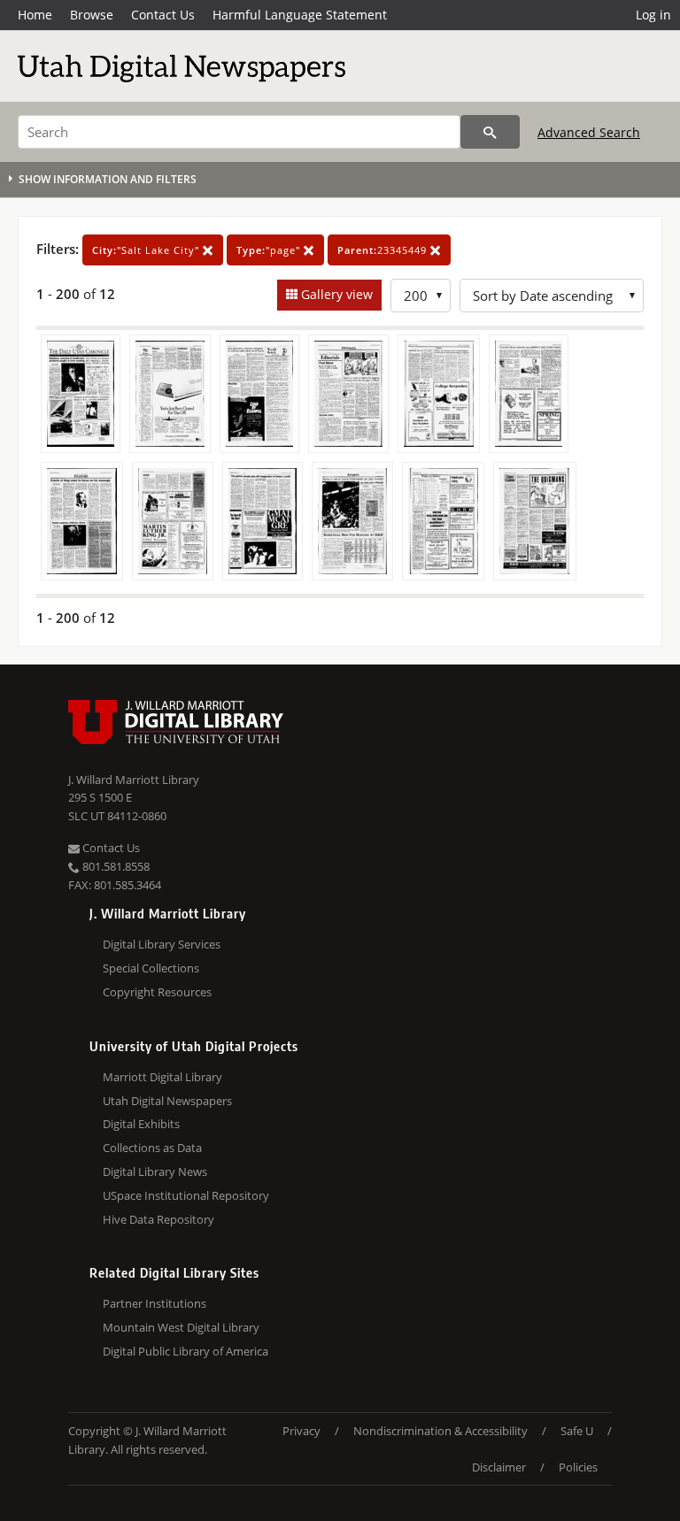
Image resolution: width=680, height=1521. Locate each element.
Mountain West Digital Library (181, 1327)
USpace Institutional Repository (186, 1195)
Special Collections (151, 968)
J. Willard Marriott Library (133, 779)
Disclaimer (499, 1467)
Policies (578, 1467)
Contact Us (163, 14)
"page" (270, 250)
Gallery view (335, 294)
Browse (91, 14)
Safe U (576, 1431)
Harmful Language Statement (299, 14)
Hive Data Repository (158, 1219)
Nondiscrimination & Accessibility (440, 1431)
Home (35, 14)
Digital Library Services (161, 944)
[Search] (490, 132)
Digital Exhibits (141, 1124)
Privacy (301, 1431)
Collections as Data (152, 1148)
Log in (653, 14)
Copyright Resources (157, 992)
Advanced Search (588, 132)
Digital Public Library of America (185, 1351)
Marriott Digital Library (162, 1077)
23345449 (383, 250)
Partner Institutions (154, 1303)
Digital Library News (155, 1171)
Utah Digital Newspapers (167, 1101)
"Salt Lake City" (147, 250)
